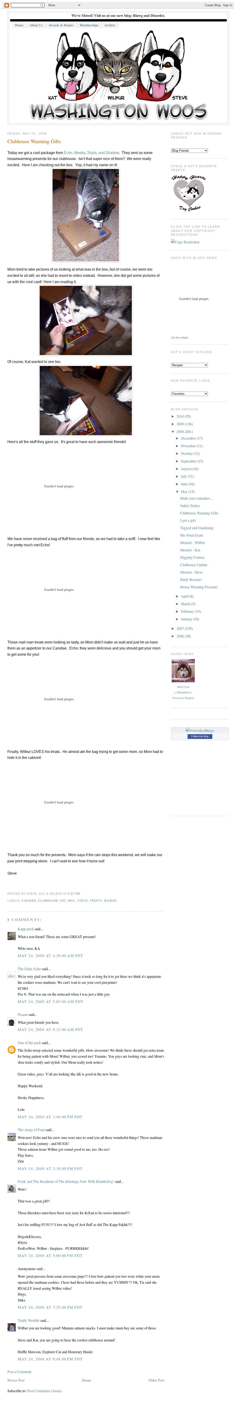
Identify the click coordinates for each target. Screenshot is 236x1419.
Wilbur (110, 900)
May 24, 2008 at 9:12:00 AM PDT (50, 1029)
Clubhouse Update (193, 564)
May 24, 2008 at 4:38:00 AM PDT (50, 955)
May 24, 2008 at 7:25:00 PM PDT (50, 1307)
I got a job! (188, 520)
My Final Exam (191, 535)
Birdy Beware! (191, 579)
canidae (29, 900)
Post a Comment (19, 1371)
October (187, 453)
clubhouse (48, 900)
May (185, 491)
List (187, 687)
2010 (181, 416)
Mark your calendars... (196, 498)
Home (86, 1380)
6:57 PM (74, 893)
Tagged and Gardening (197, 527)
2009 (181, 423)
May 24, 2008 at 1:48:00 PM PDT (50, 1116)
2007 (181, 628)
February (188, 611)
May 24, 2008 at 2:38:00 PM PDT (50, 1168)
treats (96, 900)
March (186, 603)
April (185, 596)
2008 (181, 431)
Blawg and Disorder (148, 15)
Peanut (23, 1014)
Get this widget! (179, 337)
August (186, 468)
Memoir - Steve (191, 572)
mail (71, 900)
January (187, 618)
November (189, 445)
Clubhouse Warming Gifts (34, 141)
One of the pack (29, 1042)
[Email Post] (81, 893)
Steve (82, 900)
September (189, 461)
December (189, 438)
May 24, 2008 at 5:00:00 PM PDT (50, 1255)
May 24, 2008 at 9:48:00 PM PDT (50, 1358)
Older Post (156, 1380)
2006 (181, 636)
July (184, 476)
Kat (63, 900)
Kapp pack (26, 928)
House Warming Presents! (199, 586)
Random (183, 692)
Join (180, 687)
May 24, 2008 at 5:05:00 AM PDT (50, 1001)
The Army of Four (31, 1129)
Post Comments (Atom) (44, 1390)
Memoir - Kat (190, 549)
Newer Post (15, 1380)
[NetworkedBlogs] (200, 730)
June (185, 483)
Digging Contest (192, 557)
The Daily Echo (29, 968)
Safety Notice (190, 505)
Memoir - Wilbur (192, 542)
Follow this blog (199, 736)
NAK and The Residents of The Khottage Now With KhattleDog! (66, 1181)
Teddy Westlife (28, 1320)
